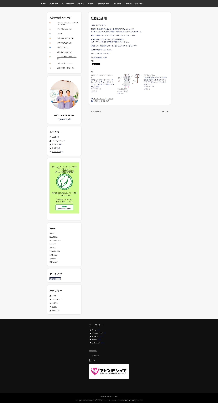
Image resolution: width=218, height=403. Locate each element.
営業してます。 (62, 48)
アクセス (91, 3)
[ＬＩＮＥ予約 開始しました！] (52, 56)
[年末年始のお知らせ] (52, 29)
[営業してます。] (52, 47)
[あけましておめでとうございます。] (104, 83)
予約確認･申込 (103, 3)
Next (164, 111)
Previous (97, 111)
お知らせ (128, 3)
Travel (54, 137)
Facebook (93, 351)
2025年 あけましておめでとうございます (67, 23)
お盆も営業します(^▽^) (65, 63)
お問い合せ (117, 3)
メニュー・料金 (68, 3)
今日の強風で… (122, 89)
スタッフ (80, 3)
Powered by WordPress (109, 396)
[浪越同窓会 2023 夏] (52, 68)
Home (43, 3)
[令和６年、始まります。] (52, 38)
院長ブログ (139, 3)
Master (110, 99)
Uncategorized (57, 141)
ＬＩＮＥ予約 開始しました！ (66, 58)
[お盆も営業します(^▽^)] (52, 63)
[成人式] (52, 33)
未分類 (54, 148)
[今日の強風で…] (129, 81)
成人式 (59, 34)
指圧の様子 (54, 3)
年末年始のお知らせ (64, 29)
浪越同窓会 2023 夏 (65, 68)
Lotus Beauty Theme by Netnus (130, 400)
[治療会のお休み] (157, 82)
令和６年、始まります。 (66, 38)
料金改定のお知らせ (64, 52)
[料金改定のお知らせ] (52, 52)
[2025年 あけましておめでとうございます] (52, 22)
